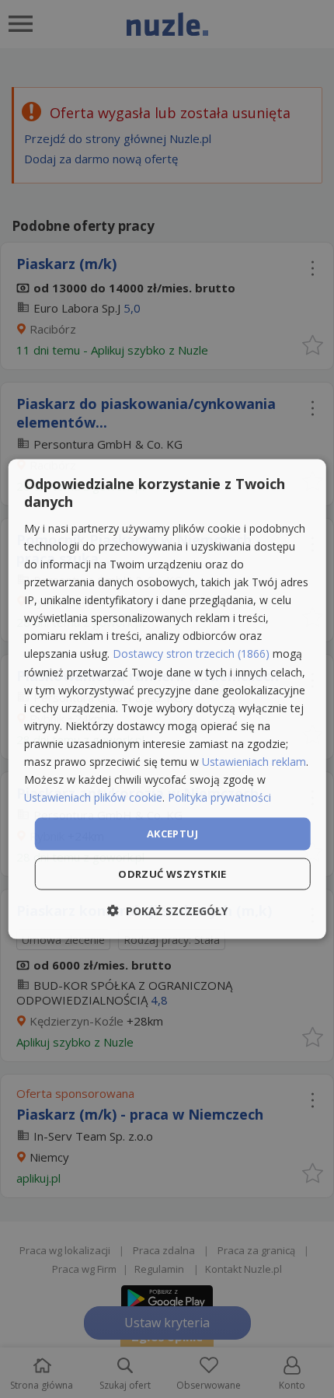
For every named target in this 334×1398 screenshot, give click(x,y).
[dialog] (167, 699)
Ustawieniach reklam (254, 761)
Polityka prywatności (219, 797)
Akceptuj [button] (172, 834)
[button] (167, 910)
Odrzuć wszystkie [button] (172, 873)
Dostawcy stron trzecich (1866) (191, 653)
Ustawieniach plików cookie (93, 797)
